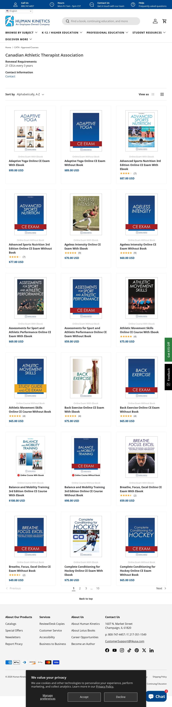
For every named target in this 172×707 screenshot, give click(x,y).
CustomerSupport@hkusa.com (124, 641)
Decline (120, 697)
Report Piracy (14, 644)
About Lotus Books (83, 630)
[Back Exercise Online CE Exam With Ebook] (86, 377)
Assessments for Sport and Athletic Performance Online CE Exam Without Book (85, 332)
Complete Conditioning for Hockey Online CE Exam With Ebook (83, 571)
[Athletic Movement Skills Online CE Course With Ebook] (141, 298)
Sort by (10, 94)
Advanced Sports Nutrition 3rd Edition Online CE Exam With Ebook (140, 165)
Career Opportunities (84, 637)
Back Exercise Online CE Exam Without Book (140, 409)
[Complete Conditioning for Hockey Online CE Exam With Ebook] (86, 536)
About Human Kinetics (85, 624)
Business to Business (52, 644)
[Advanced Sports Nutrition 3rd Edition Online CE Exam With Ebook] (141, 131)
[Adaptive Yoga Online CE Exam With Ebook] (30, 131)
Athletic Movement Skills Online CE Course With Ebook (139, 330)
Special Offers (14, 630)
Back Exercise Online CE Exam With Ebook (84, 409)
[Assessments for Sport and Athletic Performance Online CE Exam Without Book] (86, 298)
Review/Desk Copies (52, 624)
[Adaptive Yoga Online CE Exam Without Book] (86, 131)
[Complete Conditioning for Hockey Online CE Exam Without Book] (141, 536)
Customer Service (50, 630)
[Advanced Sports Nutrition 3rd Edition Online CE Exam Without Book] (30, 214)
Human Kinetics (20, 676)
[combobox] (101, 21)
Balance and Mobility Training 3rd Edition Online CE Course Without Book (84, 491)
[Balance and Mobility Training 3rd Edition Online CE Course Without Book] (86, 457)
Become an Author (83, 644)
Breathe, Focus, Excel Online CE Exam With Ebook (141, 489)
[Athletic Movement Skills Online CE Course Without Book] (30, 377)
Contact (10, 76)
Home (8, 47)
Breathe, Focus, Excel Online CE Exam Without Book (30, 569)
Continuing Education (157, 683)
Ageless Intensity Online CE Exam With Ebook (82, 246)
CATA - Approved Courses (26, 47)
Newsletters (12, 637)
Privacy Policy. (105, 686)
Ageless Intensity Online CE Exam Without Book (138, 246)
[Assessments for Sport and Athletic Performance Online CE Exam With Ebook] (30, 298)
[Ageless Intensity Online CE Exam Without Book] (141, 214)
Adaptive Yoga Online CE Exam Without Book (84, 163)
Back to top (86, 598)
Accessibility (47, 637)
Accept (84, 697)
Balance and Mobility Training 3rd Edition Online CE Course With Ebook (29, 491)
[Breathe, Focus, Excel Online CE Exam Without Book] (30, 536)
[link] (38, 588)
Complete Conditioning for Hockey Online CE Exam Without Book (137, 571)
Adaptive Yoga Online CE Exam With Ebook (29, 163)
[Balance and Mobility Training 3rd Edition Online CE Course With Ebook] (30, 457)
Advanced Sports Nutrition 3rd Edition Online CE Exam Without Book (30, 248)
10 (97, 588)
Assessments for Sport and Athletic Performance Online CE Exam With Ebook (30, 332)
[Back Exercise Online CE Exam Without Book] (141, 377)
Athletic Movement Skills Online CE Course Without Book (30, 409)
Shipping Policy (160, 676)
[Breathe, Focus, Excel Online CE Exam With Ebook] (141, 457)
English (13, 11)
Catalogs (10, 624)
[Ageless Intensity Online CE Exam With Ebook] (86, 214)
